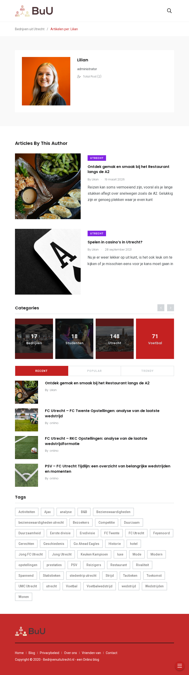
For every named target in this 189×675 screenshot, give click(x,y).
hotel (134, 544)
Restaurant (118, 565)
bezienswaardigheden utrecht (41, 522)
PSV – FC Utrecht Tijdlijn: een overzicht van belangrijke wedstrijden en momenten (107, 468)
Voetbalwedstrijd (99, 586)
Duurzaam (132, 522)
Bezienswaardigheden (113, 512)
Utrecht (96, 158)
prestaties (54, 565)
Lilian (53, 390)
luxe (120, 554)
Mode (137, 554)
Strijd (110, 575)
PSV (74, 565)
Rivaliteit (142, 565)
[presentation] (160, 307)
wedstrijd (129, 586)
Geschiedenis (53, 544)
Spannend (26, 575)
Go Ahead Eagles (86, 544)
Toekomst (154, 575)
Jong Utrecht (61, 554)
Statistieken (51, 575)
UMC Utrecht (27, 586)
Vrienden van (91, 653)
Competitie (106, 522)
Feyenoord (161, 533)
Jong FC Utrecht (30, 554)
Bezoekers (81, 522)
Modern (156, 554)
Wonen (23, 597)
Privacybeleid (49, 653)
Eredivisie (87, 533)
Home (19, 653)
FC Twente (111, 533)
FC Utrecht (136, 533)
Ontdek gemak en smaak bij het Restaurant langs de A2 (128, 169)
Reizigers (93, 565)
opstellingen (27, 565)
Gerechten (26, 544)
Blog (32, 653)
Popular (94, 371)
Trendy (147, 371)
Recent (41, 371)
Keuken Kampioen (94, 554)
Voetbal (71, 586)
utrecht (51, 586)
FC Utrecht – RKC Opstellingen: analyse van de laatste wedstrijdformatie (96, 441)
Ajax (47, 512)
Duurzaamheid (29, 533)
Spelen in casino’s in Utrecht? (115, 242)
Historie (115, 544)
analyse (66, 512)
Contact (111, 653)
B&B (84, 512)
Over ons (70, 653)
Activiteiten (26, 512)
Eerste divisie (60, 533)
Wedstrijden (154, 586)
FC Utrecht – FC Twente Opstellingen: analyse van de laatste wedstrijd (102, 413)
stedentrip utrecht (83, 575)
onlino (54, 423)
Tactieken (130, 575)
